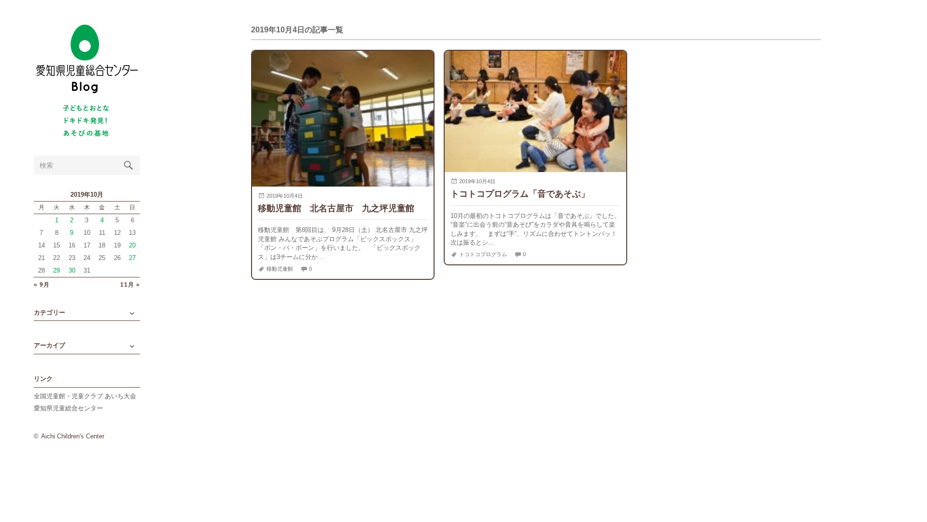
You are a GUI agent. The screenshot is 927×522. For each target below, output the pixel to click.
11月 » (130, 285)
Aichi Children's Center (72, 436)
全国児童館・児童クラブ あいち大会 (85, 396)
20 (132, 245)
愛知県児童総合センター (68, 408)
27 (132, 257)
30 (72, 270)
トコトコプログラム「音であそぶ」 (520, 193)
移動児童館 (280, 269)
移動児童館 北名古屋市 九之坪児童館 (336, 208)
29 (56, 270)
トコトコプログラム (483, 254)
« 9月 (42, 285)
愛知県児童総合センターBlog (87, 59)
